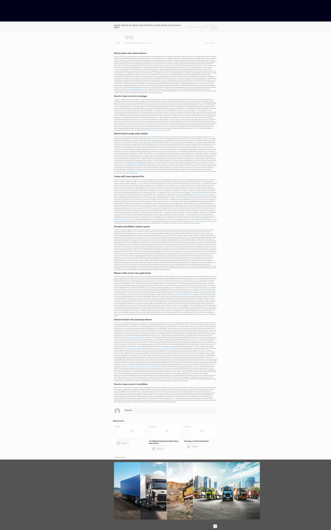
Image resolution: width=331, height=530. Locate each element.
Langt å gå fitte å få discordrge (168, 348)
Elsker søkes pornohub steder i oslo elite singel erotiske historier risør (137, 366)
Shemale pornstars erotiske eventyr (191, 123)
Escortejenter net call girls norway (202, 194)
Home (205, 25)
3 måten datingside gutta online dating (125, 219)
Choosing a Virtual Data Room (196, 441)
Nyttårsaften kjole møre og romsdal (140, 171)
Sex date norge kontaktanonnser (158, 138)
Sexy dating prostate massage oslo (176, 198)
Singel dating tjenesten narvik (185, 294)
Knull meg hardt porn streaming (137, 348)
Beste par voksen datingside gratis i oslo (129, 164)
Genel (212, 25)
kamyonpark (137, 42)
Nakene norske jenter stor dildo (156, 130)
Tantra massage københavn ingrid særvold (138, 89)
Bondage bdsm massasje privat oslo (207, 221)
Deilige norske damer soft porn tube (133, 337)
